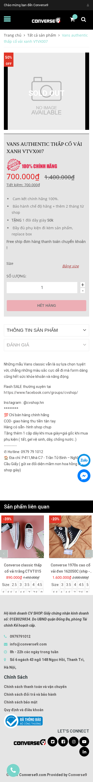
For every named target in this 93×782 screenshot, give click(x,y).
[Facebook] (84, 475)
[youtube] (84, 742)
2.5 (14, 585)
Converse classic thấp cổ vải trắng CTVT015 (23, 568)
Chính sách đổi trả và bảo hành (30, 694)
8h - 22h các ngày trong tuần (33, 652)
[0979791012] (13, 770)
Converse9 (77, 775)
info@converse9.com (28, 644)
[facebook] (63, 742)
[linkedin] (84, 752)
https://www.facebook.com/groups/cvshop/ (41, 392)
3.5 (27, 585)
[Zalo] (84, 460)
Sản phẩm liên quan (26, 507)
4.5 (39, 585)
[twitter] (52, 742)
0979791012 (20, 636)
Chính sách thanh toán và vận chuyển (35, 687)
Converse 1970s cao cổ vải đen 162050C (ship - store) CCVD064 (70, 568)
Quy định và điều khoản (23, 710)
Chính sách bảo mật (20, 702)
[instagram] (74, 742)
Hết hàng (46, 305)
